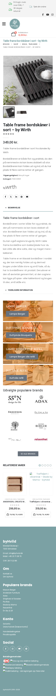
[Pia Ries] (15, 439)
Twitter (10, 196)
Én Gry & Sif (8, 611)
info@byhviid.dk (16, 553)
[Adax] (41, 399)
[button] (6, 80)
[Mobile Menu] (5, 24)
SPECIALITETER (37, 499)
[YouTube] (47, 14)
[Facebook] (43, 14)
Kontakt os (7, 574)
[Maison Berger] (41, 426)
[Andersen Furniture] (15, 412)
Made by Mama (10, 605)
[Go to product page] (14, 484)
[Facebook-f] (5, 648)
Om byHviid (8, 577)
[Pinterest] (26, 648)
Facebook (5, 196)
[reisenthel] (41, 439)
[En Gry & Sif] (41, 412)
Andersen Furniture (11, 593)
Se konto (6, 624)
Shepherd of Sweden (12, 599)
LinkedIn (16, 196)
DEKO (15, 499)
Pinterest (21, 196)
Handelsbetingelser (11, 631)
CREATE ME (8, 499)
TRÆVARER (16, 179)
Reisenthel (7, 608)
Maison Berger (9, 590)
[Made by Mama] (15, 426)
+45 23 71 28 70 (15, 556)
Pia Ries (6, 602)
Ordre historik (8, 627)
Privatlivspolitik (9, 634)
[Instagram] (52, 14)
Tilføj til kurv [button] (16, 514)
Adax (5, 596)
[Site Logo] (15, 24)
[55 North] (15, 399)
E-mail (27, 196)
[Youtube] (19, 648)
